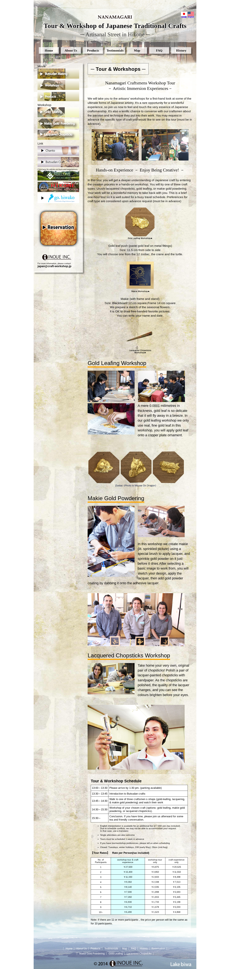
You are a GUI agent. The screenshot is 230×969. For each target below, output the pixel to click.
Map (137, 50)
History (181, 50)
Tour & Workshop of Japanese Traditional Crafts (115, 25)
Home (49, 50)
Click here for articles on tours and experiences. (58, 169)
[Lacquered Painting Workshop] (140, 353)
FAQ (159, 50)
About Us (71, 50)
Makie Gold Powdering (92, 953)
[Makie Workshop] (140, 291)
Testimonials (115, 50)
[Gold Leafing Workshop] (140, 238)
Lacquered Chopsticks (139, 953)
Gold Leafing (116, 953)
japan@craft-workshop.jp (54, 266)
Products (93, 50)
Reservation (158, 948)
